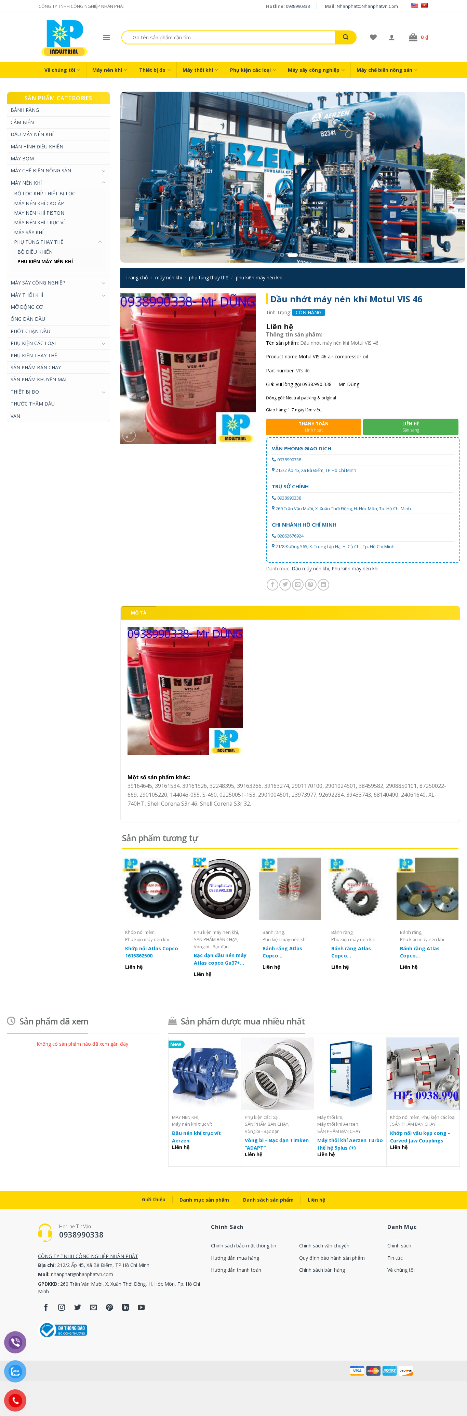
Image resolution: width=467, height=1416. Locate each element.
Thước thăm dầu (33, 403)
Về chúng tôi (59, 70)
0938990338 (298, 6)
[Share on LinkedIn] (323, 585)
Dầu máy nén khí (32, 134)
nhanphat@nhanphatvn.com (367, 6)
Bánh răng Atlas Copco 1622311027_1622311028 (358, 952)
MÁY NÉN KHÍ (26, 183)
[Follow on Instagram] (61, 1307)
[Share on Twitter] (285, 585)
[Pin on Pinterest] (311, 585)
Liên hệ (316, 1199)
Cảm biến (22, 122)
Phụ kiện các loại (250, 70)
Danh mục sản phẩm (204, 1199)
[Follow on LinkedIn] (125, 1307)
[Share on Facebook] (272, 585)
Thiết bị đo (152, 70)
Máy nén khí (107, 70)
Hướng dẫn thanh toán (236, 1270)
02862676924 (290, 536)
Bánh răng (25, 110)
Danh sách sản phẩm (268, 1199)
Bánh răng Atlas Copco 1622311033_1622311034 (290, 952)
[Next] (450, 177)
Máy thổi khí (198, 70)
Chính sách (399, 1245)
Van (15, 416)
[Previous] (136, 177)
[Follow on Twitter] (77, 1307)
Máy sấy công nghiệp (313, 70)
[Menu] (106, 37)
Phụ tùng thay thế (38, 242)
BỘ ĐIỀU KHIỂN (35, 252)
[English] (414, 5)
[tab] (139, 613)
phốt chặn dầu (30, 331)
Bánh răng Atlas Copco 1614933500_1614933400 (427, 952)
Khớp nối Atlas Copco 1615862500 (151, 952)
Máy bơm (22, 158)
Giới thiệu (153, 1199)
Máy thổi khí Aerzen (337, 1124)
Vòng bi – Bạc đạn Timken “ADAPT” (277, 1144)
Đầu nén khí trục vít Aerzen (196, 1137)
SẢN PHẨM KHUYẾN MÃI (38, 379)
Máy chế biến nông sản (384, 70)
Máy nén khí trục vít (41, 222)
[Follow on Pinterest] (109, 1307)
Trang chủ (136, 277)
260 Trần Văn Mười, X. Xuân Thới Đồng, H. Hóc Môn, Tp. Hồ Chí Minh (343, 509)
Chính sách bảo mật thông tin (243, 1245)
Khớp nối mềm (140, 932)
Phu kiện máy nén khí (45, 261)
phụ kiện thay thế (34, 355)
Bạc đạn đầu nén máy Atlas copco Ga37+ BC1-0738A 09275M (220, 959)
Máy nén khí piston (39, 213)
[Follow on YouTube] (141, 1307)
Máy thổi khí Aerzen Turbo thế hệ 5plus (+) (350, 1144)
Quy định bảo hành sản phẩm (332, 1258)
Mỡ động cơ (27, 307)
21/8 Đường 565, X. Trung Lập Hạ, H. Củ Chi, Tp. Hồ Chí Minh (335, 547)
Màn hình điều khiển (37, 146)
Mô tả (138, 613)
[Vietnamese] (424, 5)
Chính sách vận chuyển (324, 1245)
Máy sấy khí (28, 232)
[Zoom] (129, 435)
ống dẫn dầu (28, 319)
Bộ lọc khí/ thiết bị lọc (44, 193)
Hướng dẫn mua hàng (235, 1258)
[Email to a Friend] (298, 585)
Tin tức (395, 1258)
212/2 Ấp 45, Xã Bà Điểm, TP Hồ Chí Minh (316, 470)
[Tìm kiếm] (346, 37)
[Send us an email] (93, 1307)
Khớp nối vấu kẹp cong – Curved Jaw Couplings (420, 1137)
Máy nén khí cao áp (39, 203)
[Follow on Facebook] (46, 1307)
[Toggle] (103, 171)
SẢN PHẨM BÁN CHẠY (36, 367)
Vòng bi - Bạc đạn (211, 947)
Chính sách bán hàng (322, 1270)
